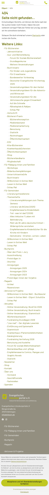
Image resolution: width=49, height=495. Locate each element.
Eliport (4, 8)
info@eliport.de (8, 414)
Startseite (36, 35)
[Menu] (3, 2)
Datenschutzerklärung (19, 461)
